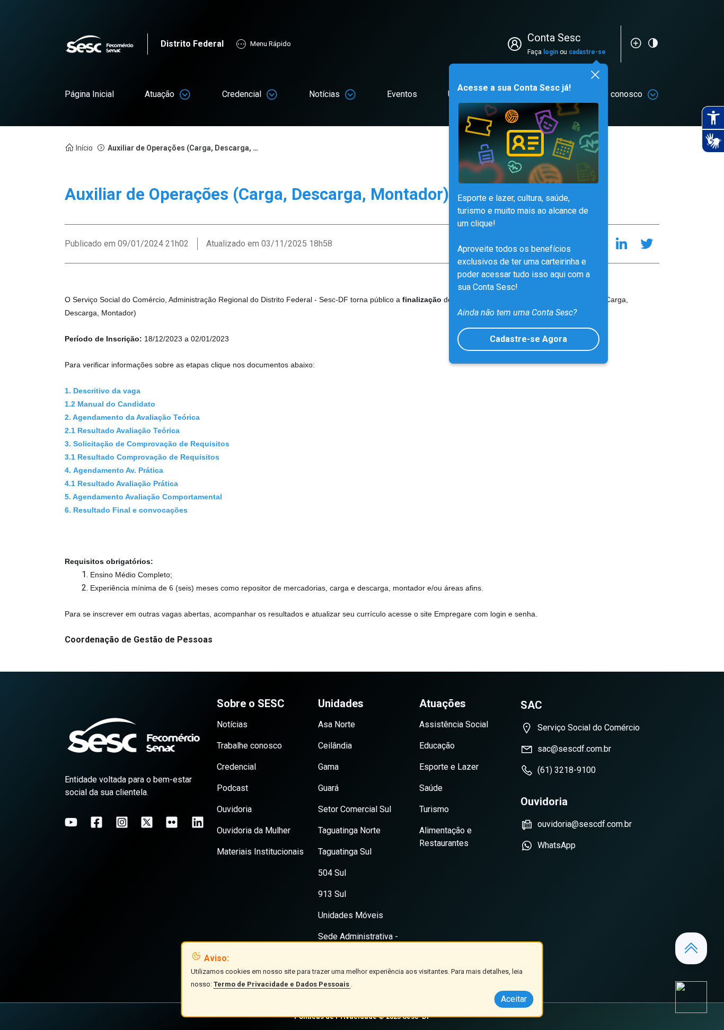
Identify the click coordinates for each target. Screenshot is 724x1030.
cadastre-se (587, 52)
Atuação (159, 94)
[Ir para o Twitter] (147, 822)
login (550, 52)
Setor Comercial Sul (354, 809)
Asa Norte (336, 724)
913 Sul (332, 894)
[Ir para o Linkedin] (197, 822)
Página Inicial (89, 94)
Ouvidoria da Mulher (253, 830)
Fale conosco (617, 94)
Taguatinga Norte (349, 830)
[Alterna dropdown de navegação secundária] (185, 94)
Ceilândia (335, 746)
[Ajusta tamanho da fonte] (636, 43)
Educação (437, 746)
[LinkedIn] (621, 243)
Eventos (402, 94)
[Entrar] (516, 44)
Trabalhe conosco (249, 746)
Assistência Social (453, 724)
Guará (328, 788)
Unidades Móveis (350, 915)
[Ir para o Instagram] (122, 822)
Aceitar (514, 999)
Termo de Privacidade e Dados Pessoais (282, 984)
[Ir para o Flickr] (171, 822)
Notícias (324, 94)
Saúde (431, 788)
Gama (328, 767)
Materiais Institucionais (260, 852)
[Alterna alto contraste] (653, 43)
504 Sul (332, 873)
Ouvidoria (234, 809)
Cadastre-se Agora (528, 339)
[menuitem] (89, 94)
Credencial (241, 94)
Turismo (434, 809)
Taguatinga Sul (345, 852)
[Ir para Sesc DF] (106, 44)
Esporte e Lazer (449, 767)
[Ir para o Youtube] (71, 822)
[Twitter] (646, 243)
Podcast (232, 788)
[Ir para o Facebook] (96, 822)
